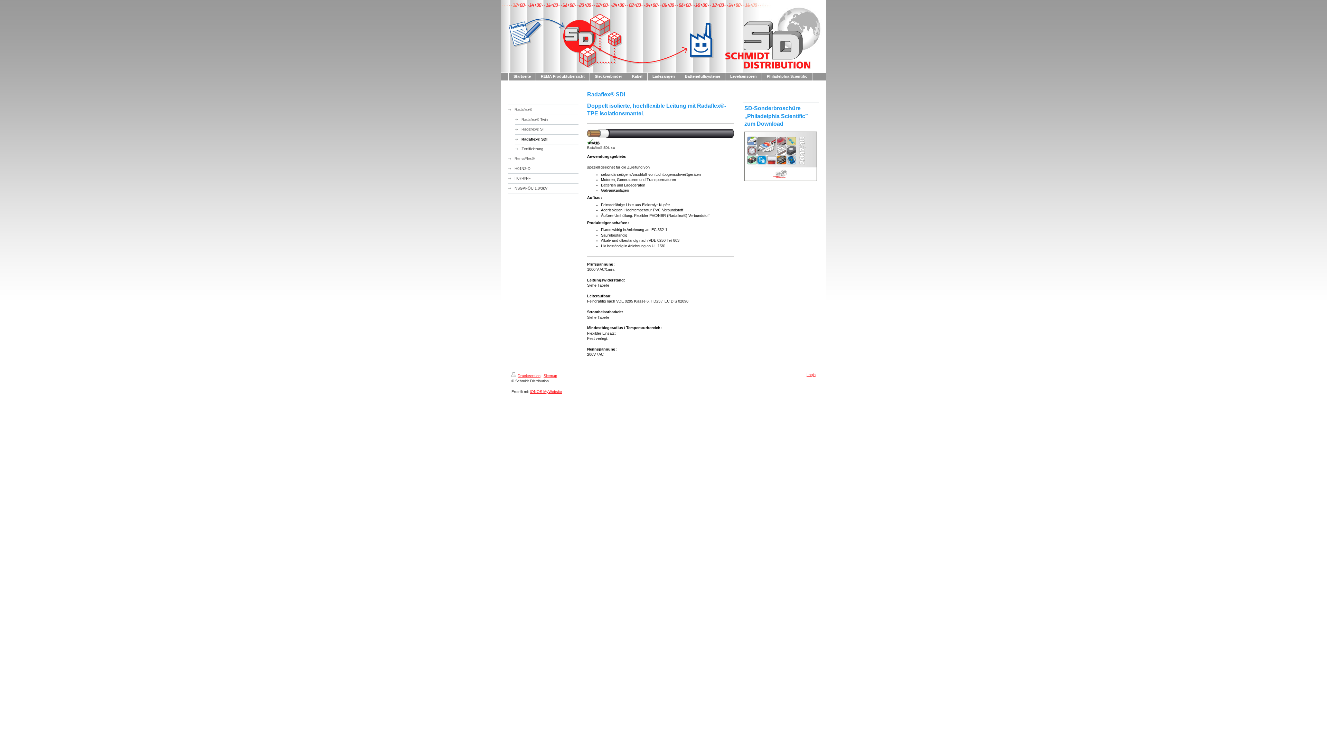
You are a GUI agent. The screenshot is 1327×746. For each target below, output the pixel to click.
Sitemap (550, 376)
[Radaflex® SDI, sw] (660, 137)
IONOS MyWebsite (546, 392)
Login (811, 375)
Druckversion (529, 376)
